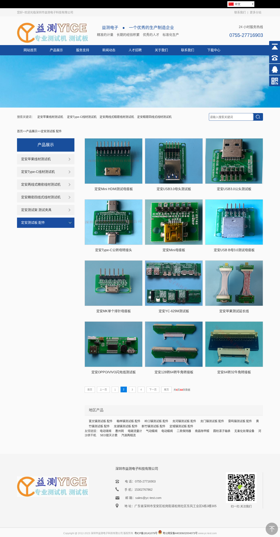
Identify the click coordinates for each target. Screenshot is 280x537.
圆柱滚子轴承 (221, 431)
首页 (20, 131)
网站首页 (30, 50)
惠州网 (119, 431)
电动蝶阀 (167, 431)
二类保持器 (184, 431)
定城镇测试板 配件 (181, 426)
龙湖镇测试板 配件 (126, 426)
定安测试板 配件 (51, 131)
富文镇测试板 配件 (101, 421)
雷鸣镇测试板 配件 (240, 421)
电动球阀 (105, 431)
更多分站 (255, 12)
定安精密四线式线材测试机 (154, 116)
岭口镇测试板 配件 (156, 421)
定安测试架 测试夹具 (36, 210)
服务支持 (82, 50)
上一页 (103, 389)
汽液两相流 (128, 435)
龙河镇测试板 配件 (184, 421)
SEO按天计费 (108, 435)
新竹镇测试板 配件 (153, 426)
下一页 (153, 389)
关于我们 (161, 50)
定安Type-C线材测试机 (82, 116)
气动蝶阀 (151, 431)
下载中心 (213, 50)
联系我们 (240, 12)
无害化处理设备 (244, 431)
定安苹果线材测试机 (50, 116)
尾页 (166, 389)
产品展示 (56, 50)
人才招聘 (135, 50)
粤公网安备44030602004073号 (180, 533)
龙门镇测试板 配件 (212, 421)
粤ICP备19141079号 (145, 533)
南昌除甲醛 (202, 431)
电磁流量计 (135, 431)
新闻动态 (108, 50)
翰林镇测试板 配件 (128, 421)
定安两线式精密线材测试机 (117, 116)
